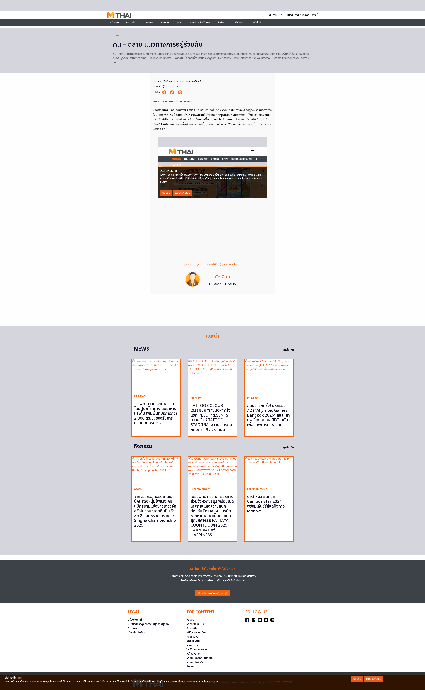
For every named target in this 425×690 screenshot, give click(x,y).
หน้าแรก (114, 22)
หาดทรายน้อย (231, 264)
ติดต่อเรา (133, 628)
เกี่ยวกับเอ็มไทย (136, 632)
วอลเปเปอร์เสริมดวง (199, 22)
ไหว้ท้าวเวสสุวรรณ (196, 650)
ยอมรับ (357, 679)
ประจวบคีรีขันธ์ (212, 264)
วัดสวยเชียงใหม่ (195, 624)
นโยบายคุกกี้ (135, 620)
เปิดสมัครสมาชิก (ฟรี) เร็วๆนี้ (212, 593)
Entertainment (201, 489)
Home (156, 81)
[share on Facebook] (165, 92)
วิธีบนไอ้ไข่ (192, 645)
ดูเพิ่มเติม (288, 350)
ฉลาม (189, 264)
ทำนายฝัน (131, 22)
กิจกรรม (138, 489)
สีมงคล (190, 667)
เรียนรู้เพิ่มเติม (373, 679)
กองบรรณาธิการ (222, 284)
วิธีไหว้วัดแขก (193, 654)
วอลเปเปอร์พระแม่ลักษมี (199, 658)
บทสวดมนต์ (238, 22)
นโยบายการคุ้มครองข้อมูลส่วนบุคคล (148, 624)
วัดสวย (221, 22)
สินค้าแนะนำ (275, 15)
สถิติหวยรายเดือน (196, 632)
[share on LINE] (180, 92)
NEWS (116, 35)
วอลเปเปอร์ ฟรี (194, 662)
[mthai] (119, 15)
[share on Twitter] (172, 92)
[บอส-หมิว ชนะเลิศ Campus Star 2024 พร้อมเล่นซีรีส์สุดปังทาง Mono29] (269, 471)
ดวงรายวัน (192, 637)
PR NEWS (140, 396)
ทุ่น (198, 264)
